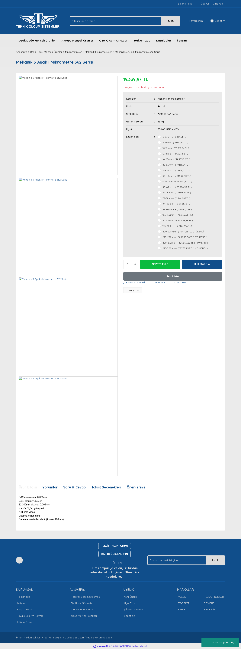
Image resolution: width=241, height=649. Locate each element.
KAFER (181, 609)
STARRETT (183, 603)
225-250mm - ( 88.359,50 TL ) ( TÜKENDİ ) (184, 237)
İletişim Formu (25, 622)
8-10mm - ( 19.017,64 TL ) (175, 142)
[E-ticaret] (120, 646)
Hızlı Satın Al (202, 264)
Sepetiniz (129, 615)
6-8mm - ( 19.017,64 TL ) (175, 136)
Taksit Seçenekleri (106, 487)
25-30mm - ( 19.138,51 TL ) (176, 170)
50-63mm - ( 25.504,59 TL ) (177, 187)
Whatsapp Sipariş (223, 642)
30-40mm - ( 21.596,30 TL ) (176, 176)
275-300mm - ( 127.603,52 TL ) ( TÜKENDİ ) (185, 248)
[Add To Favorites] (134, 283)
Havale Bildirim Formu (30, 615)
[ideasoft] (100, 646)
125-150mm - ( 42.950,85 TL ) (177, 214)
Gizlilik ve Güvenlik (81, 603)
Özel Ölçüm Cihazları (113, 40)
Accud (161, 106)
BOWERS (209, 603)
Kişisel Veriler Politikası (83, 615)
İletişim (182, 40)
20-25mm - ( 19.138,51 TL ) (176, 164)
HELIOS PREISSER (214, 596)
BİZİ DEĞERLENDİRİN (114, 554)
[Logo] (39, 20)
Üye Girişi (129, 603)
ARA (171, 21)
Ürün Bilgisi (28, 487)
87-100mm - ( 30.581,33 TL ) (176, 203)
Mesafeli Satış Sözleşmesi (85, 596)
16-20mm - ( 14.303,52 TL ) (176, 159)
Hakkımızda (142, 40)
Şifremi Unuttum (133, 609)
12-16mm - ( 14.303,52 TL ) (175, 153)
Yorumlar (50, 487)
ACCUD (182, 596)
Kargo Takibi (24, 609)
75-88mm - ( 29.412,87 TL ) (176, 198)
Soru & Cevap (74, 487)
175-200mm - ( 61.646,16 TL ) (177, 226)
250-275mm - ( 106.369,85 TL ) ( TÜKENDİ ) (185, 242)
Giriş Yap (218, 3)
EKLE (215, 560)
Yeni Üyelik (130, 596)
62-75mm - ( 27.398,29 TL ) (176, 192)
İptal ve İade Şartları (82, 609)
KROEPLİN (209, 609)
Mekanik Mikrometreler (171, 98)
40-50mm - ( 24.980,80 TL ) (177, 181)
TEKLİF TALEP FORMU (114, 545)
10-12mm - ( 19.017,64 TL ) (175, 148)
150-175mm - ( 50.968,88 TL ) (177, 220)
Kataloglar (163, 40)
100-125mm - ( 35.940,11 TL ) (177, 209)
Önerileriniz (136, 487)
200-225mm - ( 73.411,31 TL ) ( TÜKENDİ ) (183, 231)
